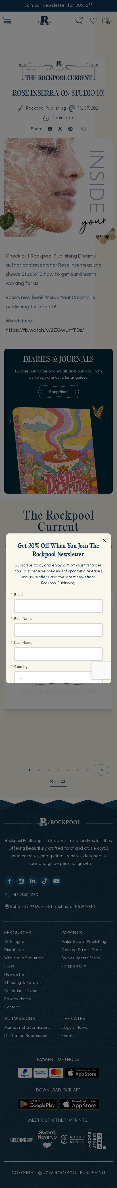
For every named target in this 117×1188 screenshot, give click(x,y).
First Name (23, 618)
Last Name (23, 642)
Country (21, 666)
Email (19, 594)
